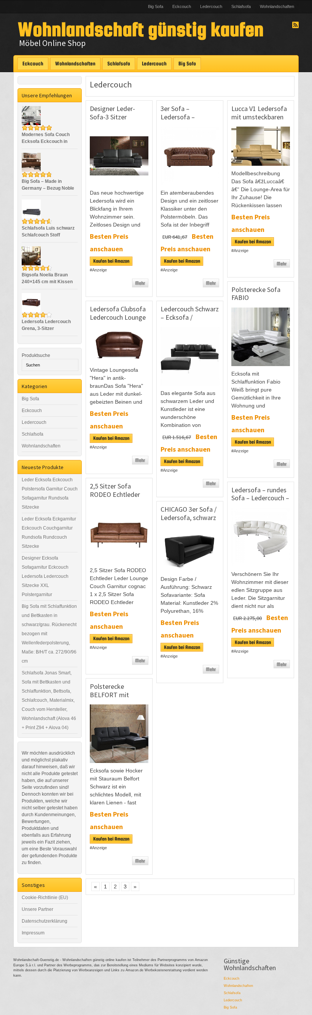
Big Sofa (155, 6)
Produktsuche (36, 355)
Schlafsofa (241, 6)
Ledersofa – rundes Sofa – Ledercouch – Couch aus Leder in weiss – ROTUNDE (260, 502)
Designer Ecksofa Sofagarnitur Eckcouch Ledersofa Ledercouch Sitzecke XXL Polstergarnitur (45, 576)
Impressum (33, 933)
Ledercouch (211, 6)
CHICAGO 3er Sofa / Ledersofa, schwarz (188, 513)
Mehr (140, 283)
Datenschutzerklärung (44, 921)
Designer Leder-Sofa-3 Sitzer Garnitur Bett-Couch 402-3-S (118, 121)
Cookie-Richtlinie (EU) (45, 897)
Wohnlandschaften (277, 6)
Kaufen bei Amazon (111, 261)
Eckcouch (181, 6)
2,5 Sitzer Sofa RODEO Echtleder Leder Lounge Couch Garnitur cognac (119, 498)
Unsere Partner (37, 909)
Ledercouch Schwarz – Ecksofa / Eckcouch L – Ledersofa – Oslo (190, 321)
